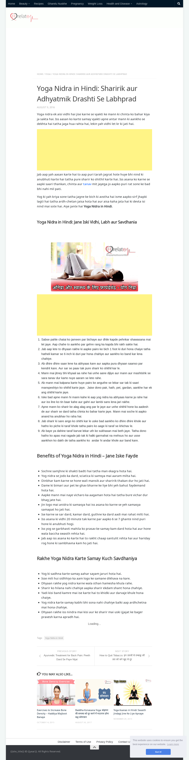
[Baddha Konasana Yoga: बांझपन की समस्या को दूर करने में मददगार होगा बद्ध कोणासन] (94, 692)
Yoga (48, 74)
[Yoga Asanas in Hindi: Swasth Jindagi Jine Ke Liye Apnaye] (133, 692)
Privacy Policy (104, 741)
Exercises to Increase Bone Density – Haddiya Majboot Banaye (52, 713)
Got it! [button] (158, 752)
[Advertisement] (94, 51)
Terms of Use (83, 741)
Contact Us (124, 741)
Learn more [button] (173, 744)
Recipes (39, 3)
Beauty (23, 3)
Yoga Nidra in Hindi (54, 638)
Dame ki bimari (52, 485)
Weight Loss (95, 3)
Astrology (141, 3)
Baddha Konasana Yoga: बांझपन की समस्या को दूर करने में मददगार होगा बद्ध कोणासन (92, 713)
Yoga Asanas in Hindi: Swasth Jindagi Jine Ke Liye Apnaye (130, 711)
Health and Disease (118, 3)
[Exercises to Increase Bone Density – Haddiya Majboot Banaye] (56, 692)
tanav (87, 184)
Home (11, 3)
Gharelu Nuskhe (57, 3)
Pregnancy (77, 3)
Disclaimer (64, 741)
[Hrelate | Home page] (24, 17)
